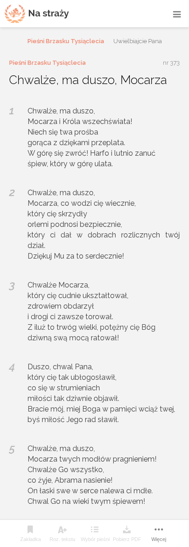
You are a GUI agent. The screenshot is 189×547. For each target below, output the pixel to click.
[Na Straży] (37, 13)
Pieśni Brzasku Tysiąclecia (66, 41)
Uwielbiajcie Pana (137, 41)
